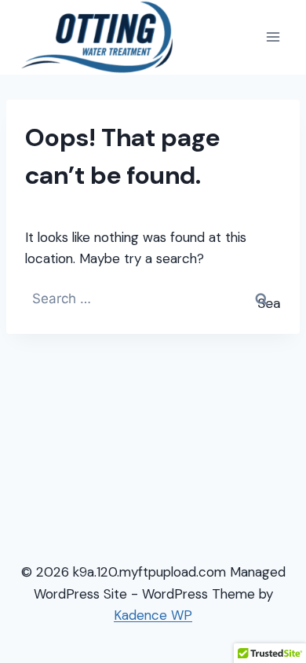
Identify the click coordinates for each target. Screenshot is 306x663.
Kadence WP (153, 615)
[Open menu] (272, 37)
